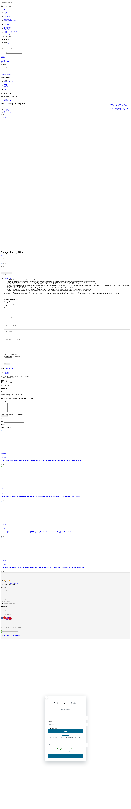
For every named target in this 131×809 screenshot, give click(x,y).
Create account (65, 755)
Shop (5, 15)
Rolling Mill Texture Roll (10, 32)
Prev (111, 103)
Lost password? (65, 734)
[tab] (67, 372)
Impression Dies (7, 27)
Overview (6, 109)
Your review (4, 412)
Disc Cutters (7, 16)
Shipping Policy (7, 19)
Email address (51, 741)
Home (5, 84)
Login (5, 610)
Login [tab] (56, 703)
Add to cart (3, 117)
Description (6, 372)
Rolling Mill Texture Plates (10, 31)
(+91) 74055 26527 (8, 580)
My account (6, 9)
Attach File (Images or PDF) (11, 354)
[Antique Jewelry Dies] (1, 369)
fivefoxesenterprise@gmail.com (11, 583)
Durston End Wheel (8, 25)
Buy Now (10, 273)
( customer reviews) (6, 255)
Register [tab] (74, 703)
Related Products (8, 112)
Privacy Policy (69, 751)
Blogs (5, 13)
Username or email (52, 714)
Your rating (4, 401)
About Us (6, 12)
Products (6, 86)
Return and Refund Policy (10, 20)
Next (111, 107)
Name (2, 419)
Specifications (7, 111)
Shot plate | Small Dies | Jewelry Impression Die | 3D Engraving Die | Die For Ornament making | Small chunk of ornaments (39, 532)
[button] (6, 74)
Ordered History (7, 614)
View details (4, 248)
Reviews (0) (6, 373)
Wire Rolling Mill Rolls (9, 34)
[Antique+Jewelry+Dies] (2, 369)
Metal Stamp (7, 28)
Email (2, 421)
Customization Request (9, 88)
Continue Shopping (8, 43)
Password (50, 721)
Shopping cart (7, 612)
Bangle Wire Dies (8, 23)
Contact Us (6, 17)
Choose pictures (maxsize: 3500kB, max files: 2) (12, 414)
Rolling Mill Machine (9, 29)
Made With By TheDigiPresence (12, 635)
